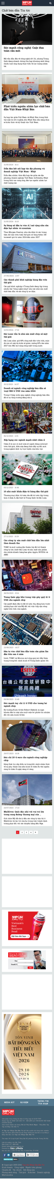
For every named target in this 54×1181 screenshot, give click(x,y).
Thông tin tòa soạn (43, 1102)
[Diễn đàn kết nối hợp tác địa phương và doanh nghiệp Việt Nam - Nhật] (27, 146)
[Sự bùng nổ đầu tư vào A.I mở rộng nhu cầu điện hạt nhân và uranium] (27, 203)
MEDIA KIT (9, 1102)
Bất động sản (29, 1170)
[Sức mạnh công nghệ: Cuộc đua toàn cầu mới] (27, 29)
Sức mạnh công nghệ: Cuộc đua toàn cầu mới (24, 49)
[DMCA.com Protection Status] (11, 1159)
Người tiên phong (33, 1167)
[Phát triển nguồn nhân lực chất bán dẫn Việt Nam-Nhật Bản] (27, 88)
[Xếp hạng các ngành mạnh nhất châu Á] (27, 418)
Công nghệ (19, 1167)
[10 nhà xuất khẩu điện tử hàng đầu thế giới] (27, 469)
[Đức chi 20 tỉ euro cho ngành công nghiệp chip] (27, 735)
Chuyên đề (6, 1170)
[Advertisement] (22, 992)
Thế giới (22, 1172)
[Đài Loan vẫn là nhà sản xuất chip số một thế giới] (27, 312)
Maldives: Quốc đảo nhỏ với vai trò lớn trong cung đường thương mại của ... (24, 813)
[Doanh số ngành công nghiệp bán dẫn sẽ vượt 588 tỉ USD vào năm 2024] (27, 366)
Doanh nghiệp (43, 1172)
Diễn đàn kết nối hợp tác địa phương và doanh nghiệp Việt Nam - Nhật (24, 170)
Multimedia (7, 1175)
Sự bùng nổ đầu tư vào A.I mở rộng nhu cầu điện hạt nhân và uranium (26, 226)
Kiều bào (31, 1172)
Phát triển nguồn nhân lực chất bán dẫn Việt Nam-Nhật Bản (27, 108)
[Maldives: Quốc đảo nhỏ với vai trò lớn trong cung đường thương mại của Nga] (27, 789)
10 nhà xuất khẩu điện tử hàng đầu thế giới (26, 491)
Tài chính (17, 1170)
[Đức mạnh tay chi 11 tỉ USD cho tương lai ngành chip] (27, 681)
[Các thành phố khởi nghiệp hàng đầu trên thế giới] (27, 257)
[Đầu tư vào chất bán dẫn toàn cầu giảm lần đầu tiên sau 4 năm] (27, 629)
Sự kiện (24, 1102)
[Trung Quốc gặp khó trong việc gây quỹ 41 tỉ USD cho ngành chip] (27, 575)
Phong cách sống (9, 1172)
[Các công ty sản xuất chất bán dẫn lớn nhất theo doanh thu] (27, 518)
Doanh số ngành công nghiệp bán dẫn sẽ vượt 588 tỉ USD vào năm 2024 (25, 389)
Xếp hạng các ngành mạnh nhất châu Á (24, 440)
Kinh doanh (7, 1167)
